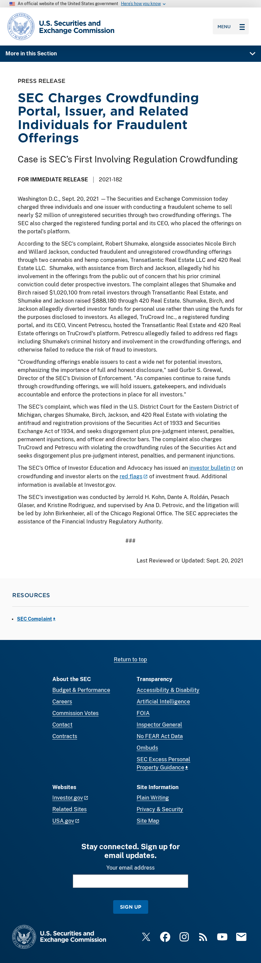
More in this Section (31, 53)
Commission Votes (75, 713)
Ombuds (147, 748)
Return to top (130, 659)
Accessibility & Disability (168, 690)
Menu (224, 26)
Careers (62, 701)
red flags (131, 476)
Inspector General (159, 724)
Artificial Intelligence (163, 701)
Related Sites (69, 809)
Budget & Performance (81, 690)
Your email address (130, 867)
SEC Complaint (34, 619)
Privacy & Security (160, 809)
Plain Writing (153, 798)
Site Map (148, 821)
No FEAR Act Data (160, 736)
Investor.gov (67, 798)
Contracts (64, 736)
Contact (62, 724)
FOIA (143, 713)
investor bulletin (209, 468)
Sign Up (130, 907)
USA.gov (63, 821)
